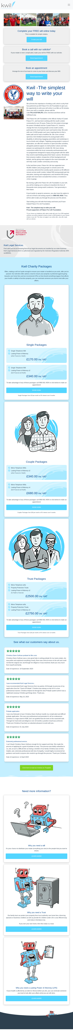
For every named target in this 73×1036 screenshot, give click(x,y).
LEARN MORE (36, 863)
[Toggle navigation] (68, 5)
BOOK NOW (36, 390)
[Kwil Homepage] (8, 5)
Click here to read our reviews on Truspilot (36, 774)
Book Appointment (36, 58)
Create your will (36, 39)
